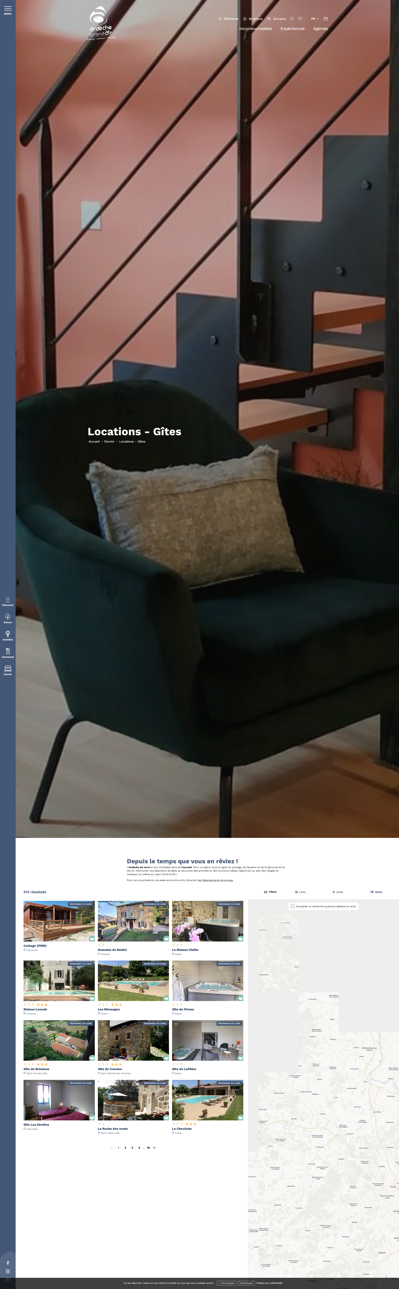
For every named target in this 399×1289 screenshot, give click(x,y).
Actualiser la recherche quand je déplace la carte (326, 906)
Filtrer (273, 891)
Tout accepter (227, 1283)
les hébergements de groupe (215, 880)
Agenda (320, 28)
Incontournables (255, 28)
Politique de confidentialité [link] (269, 1283)
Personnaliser (246, 1283)
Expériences (293, 28)
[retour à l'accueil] (101, 24)
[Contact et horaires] (326, 18)
